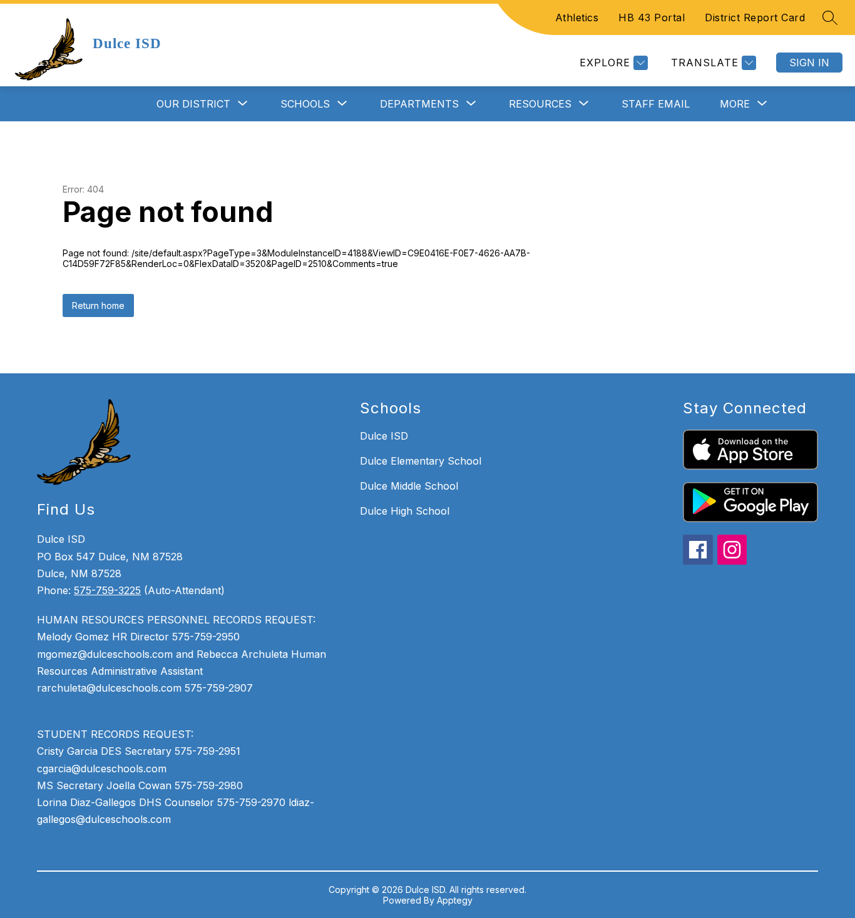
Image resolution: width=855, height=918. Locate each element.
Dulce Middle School (409, 486)
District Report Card (755, 17)
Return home (98, 305)
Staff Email (656, 104)
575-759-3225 (107, 590)
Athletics (577, 17)
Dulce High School (404, 511)
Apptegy (455, 900)
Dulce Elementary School (420, 461)
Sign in (809, 62)
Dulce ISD (384, 436)
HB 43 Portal (651, 17)
